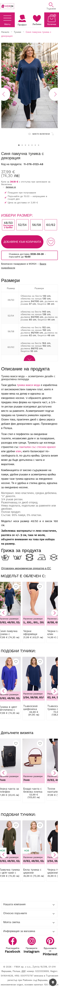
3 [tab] (25, 145)
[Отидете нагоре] (53, 982)
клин (18, 451)
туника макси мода (28, 385)
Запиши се (11, 187)
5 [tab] (32, 145)
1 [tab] (18, 145)
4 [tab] (28, 145)
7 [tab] (38, 145)
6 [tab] (35, 145)
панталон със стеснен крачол (37, 447)
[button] (3, 613)
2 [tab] (22, 145)
